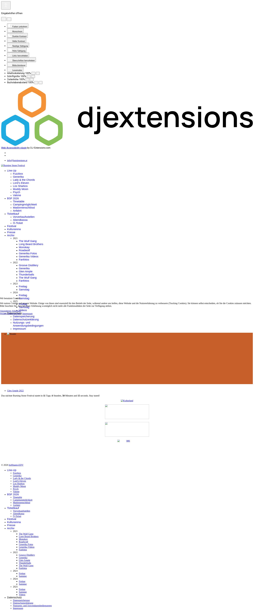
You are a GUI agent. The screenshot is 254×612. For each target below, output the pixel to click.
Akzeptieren (5, 311)
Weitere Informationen (10, 313)
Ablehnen (16, 311)
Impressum (27, 313)
